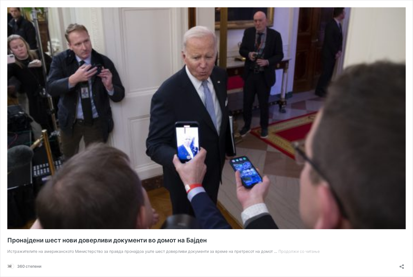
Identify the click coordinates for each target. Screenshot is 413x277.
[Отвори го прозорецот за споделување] (402, 264)
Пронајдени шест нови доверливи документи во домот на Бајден (107, 240)
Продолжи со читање (299, 251)
